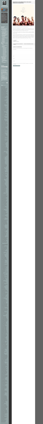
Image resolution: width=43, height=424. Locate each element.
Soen (5, 373)
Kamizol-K (2, 251)
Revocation (5, 348)
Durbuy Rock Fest (3, 184)
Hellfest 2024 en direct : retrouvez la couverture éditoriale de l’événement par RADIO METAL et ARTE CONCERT (4, 77)
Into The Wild (2, 241)
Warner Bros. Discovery (3, 412)
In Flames (6, 239)
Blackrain (6, 125)
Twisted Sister (6, 399)
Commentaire (14, 49)
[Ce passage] (4, 49)
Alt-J (4, 95)
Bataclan (5, 113)
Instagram (5, 240)
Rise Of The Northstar (3, 350)
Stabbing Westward (3, 379)
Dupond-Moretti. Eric (3, 181)
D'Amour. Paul (2, 155)
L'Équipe (2, 259)
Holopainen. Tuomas (3, 235)
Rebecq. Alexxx (4, 344)
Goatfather (2, 209)
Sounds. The (2, 377)
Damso (2, 156)
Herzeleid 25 (24, 35)
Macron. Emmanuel (3, 288)
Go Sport (5, 208)
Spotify (4, 378)
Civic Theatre (2, 145)
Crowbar (5, 153)
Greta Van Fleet (2, 216)
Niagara (2, 315)
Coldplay (5, 147)
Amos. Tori (2, 96)
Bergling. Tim (2, 119)
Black (1, 123)
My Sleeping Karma (3, 312)
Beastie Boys (5, 115)
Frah (5, 203)
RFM (1, 349)
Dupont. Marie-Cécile (3, 182)
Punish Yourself (2, 339)
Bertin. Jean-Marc (2, 121)
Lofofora (2, 280)
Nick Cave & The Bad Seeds (3, 316)
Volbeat (5, 409)
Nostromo (2, 320)
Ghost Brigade (2, 208)
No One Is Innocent (3, 319)
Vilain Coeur (6, 407)
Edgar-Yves (5, 186)
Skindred (2, 370)
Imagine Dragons (2, 239)
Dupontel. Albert (2, 183)
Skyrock (4, 371)
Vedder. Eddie (2, 405)
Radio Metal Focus (3, 341)
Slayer (1, 372)
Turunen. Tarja (2, 399)
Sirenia (2, 369)
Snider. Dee (6, 372)
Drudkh (2, 178)
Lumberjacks (6, 284)
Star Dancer (5, 380)
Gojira (5, 211)
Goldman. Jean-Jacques (3, 212)
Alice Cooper (2, 94)
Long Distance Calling (3, 281)
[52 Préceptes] (4, 47)
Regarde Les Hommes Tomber (4, 346)
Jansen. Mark (5, 242)
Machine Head (2, 286)
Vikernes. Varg (2, 407)
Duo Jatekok (2, 179)
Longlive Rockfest (2, 282)
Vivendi (4, 408)
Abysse (5, 89)
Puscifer (5, 339)
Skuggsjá (2, 371)
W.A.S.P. (6, 410)
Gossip (3, 214)
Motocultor (6, 309)
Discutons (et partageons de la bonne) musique (4, 43)
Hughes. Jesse (6, 237)
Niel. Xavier (5, 317)
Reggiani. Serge (2, 347)
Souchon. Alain (5, 376)
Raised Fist (6, 342)
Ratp (1, 344)
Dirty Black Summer (3, 175)
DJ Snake (4, 176)
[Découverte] (4, 51)
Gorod (2, 214)
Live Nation (5, 279)
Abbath (3, 89)
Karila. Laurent (5, 251)
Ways (6, 412)
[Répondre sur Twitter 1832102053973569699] (1, 22)
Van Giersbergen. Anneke (3, 404)
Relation (5, 347)
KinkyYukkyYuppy (3, 257)
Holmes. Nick (5, 234)
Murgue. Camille (5, 310)
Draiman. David (5, 177)
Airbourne (6, 92)
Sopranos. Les (2, 376)
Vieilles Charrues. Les (5, 406)
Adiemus (6, 90)
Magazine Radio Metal (3, 289)
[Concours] (4, 50)
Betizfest (6, 121)
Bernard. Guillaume (3, 120)
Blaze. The (5, 126)
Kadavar (4, 250)
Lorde (5, 282)
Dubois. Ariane (5, 178)
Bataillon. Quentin (3, 114)
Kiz (5, 257)
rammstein (5, 343)
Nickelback (2, 317)
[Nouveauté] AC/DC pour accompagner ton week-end (18, 44)
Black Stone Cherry (3, 125)
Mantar (2, 291)
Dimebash (2, 174)
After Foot (5, 91)
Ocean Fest (5, 321)
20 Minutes (4, 86)
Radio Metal (5, 340)
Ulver (4, 401)
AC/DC (2, 90)
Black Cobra (2, 124)
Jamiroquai (2, 242)
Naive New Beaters (3, 313)
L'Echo (5, 258)
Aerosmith (2, 91)
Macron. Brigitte (2, 287)
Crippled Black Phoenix (3, 152)
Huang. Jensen (2, 237)
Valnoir (4, 402)
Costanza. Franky (2, 150)
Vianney (2, 406)
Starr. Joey (2, 381)
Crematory (2, 151)
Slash (6, 371)
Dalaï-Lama (6, 155)
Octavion (5, 322)
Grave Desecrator (2, 215)
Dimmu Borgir (5, 174)
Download (2, 177)
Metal (3, 44)
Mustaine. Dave (2, 311)
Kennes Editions (2, 254)
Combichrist (2, 148)
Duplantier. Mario (2, 180)
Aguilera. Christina (3, 92)
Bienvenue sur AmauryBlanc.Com (4, 6)
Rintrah (3, 349)
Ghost (5, 207)
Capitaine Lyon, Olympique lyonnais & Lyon (4, 61)
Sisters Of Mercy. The (5, 369)
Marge (2, 292)
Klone (1, 258)
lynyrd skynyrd (2, 285)
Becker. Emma (2, 116)
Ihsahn (5, 238)
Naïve (5, 312)
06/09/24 (3, 13)
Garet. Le (2, 205)
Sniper (2, 373)
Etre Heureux (4, 62)
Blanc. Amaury (2, 126)
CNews (4, 146)
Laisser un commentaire (16, 41)
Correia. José (5, 149)
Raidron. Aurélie (2, 342)
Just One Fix (5, 249)
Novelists (4, 320)
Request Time (2, 348)
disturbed (2, 176)
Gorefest (4, 213)
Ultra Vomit (2, 401)
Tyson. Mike (6, 400)
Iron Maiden (5, 241)
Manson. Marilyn (5, 290)
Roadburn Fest (2, 351)
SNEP (3, 372)
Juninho (2, 249)
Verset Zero (5, 405)
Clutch (5, 145)
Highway (2, 234)
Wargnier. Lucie (5, 411)
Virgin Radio (2, 408)
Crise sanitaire (2, 153)
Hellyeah (2, 233)
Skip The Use (5, 370)
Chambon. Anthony (3, 143)
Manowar (2, 290)
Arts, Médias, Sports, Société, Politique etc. (4, 59)
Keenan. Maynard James (3, 253)
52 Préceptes (2, 88)
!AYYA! (2, 86)
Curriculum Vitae (2, 154)
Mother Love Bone (3, 309)
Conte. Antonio (5, 148)
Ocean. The (2, 322)
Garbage (5, 204)
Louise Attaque (2, 283)
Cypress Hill (6, 154)
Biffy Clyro (4, 122)
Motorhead (2, 310)
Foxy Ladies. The (2, 203)
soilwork (2, 374)
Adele (3, 90)
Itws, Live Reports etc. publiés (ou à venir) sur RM (4, 35)
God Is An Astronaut (3, 210)
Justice (2, 250)
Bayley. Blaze (2, 115)
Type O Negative (2, 400)
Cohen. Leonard (2, 147)
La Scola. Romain (2, 260)
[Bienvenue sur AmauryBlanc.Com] (4, 3)
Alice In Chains (5, 94)
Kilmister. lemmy (2, 255)
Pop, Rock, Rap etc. (4, 45)
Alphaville (2, 95)
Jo (1, 243)
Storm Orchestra (5, 381)
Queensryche (2, 340)
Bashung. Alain (2, 113)
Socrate (4, 373)
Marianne (4, 292)
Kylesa (3, 258)
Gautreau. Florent (2, 206)
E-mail (14, 58)
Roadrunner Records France (3, 352)
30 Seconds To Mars (3, 87)
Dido (1, 173)
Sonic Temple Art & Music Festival (4, 375)
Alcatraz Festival (2, 93)
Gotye (5, 214)
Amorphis (6, 95)
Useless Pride (2, 402)
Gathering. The (5, 205)
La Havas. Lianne (5, 259)
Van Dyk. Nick (2, 403)
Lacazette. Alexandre (3, 261)
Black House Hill (5, 124)
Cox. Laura (6, 150)
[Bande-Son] (4, 48)
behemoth (2, 118)
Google (2, 213)
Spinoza (2, 378)
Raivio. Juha (2, 343)
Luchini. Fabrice (2, 284)
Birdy (6, 122)
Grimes (5, 216)
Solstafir (4, 374)
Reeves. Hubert (5, 345)
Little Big (2, 279)
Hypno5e (2, 238)
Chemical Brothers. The (3, 144)
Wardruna (2, 411)
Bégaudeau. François (3, 117)
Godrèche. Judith (2, 211)
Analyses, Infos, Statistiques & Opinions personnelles (5, 33)
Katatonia (2, 252)
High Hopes (5, 233)
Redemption (2, 345)
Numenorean (2, 321)
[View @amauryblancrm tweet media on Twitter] (4, 20)
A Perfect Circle (5, 88)
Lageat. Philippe (2, 262)
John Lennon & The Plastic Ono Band (4, 244)
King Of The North (3, 256)
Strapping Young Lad (3, 382)
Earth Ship (2, 186)
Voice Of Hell (2, 409)
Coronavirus (2, 149)
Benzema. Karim (5, 118)
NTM (6, 320)
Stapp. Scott (2, 380)
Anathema (5, 96)
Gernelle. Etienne (2, 207)
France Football (2, 204)
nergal (5, 313)
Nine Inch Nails (5, 318)
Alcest (5, 93)
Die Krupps (4, 173)
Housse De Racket (2, 236)
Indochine (2, 240)
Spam (4, 377)
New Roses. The (2, 314)
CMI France (2, 146)
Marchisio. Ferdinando (5, 291)
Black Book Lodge (4, 123)
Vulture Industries (2, 410)
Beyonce (2, 122)
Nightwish (2, 318)
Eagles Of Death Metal (3, 185)
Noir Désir (6, 319)
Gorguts (6, 213)
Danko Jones (4, 156)
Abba (1, 89)
